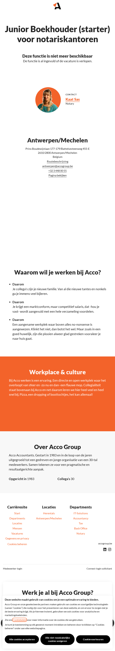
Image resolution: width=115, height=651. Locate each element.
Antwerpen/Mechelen (49, 518)
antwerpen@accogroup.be (57, 166)
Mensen (17, 528)
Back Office (80, 528)
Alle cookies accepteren (22, 639)
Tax (81, 523)
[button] (109, 6)
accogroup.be (105, 543)
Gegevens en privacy (17, 538)
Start (17, 513)
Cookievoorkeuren (93, 639)
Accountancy (80, 518)
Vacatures (17, 533)
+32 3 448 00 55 (57, 170)
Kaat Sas (73, 99)
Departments (17, 518)
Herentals (49, 513)
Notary (81, 533)
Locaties (17, 523)
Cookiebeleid (19, 619)
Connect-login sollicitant (99, 568)
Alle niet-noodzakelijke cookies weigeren (57, 639)
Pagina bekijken (58, 175)
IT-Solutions (81, 513)
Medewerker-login (12, 568)
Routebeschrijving (57, 161)
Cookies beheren (17, 544)
